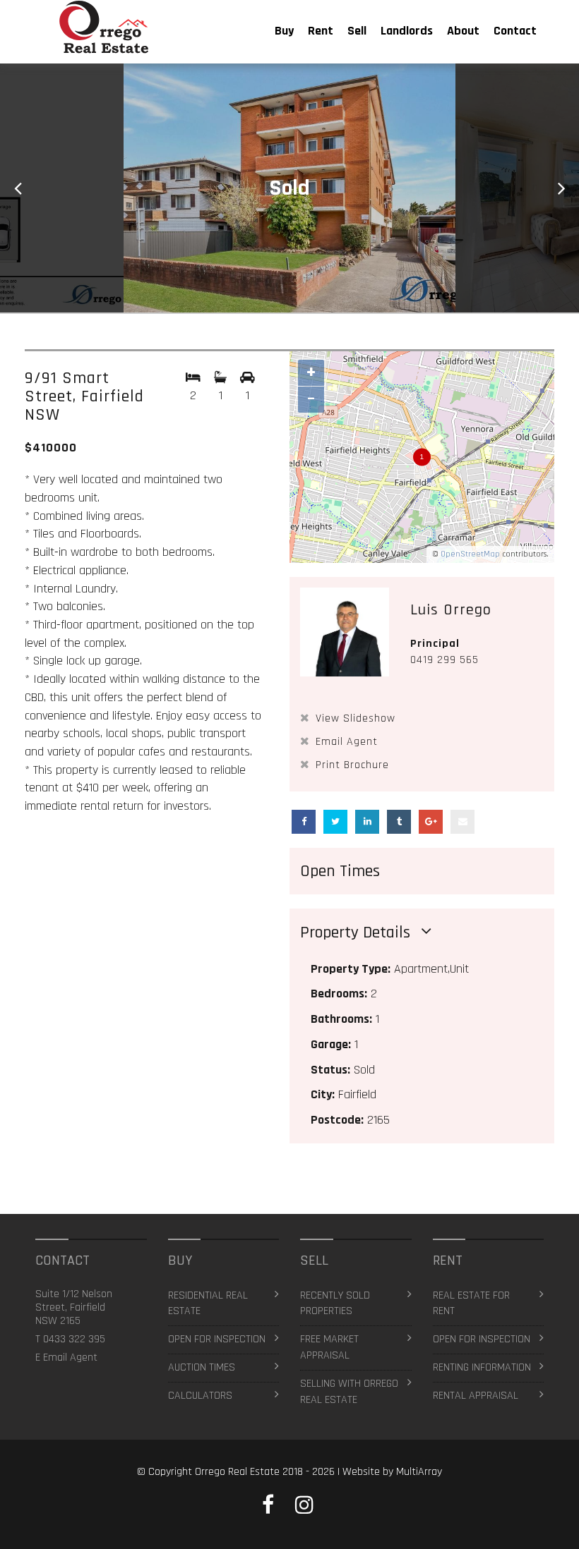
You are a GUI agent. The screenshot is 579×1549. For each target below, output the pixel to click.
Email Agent (70, 1357)
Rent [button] (320, 31)
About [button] (463, 31)
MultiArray (419, 1471)
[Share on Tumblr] (399, 822)
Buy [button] (284, 31)
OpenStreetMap (470, 554)
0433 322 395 (74, 1339)
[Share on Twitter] (335, 822)
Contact (515, 31)
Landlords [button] (407, 31)
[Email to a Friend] (462, 822)
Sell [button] (356, 31)
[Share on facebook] (304, 822)
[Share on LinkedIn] (367, 822)
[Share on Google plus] (431, 822)
